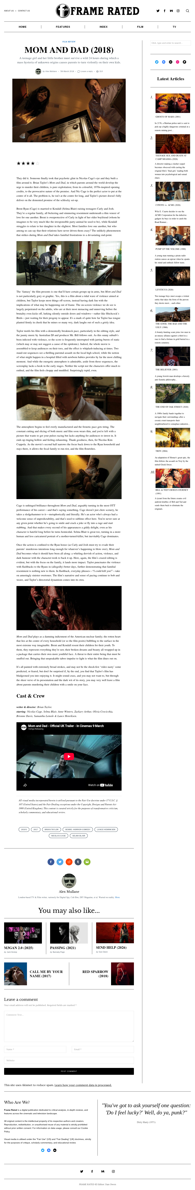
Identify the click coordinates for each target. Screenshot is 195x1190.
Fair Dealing (63, 1139)
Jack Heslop (12, 952)
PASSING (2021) (63, 947)
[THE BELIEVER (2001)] (173, 356)
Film (140, 26)
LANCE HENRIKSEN (106, 829)
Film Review (68, 41)
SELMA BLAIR (78, 836)
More (117, 897)
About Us (9, 10)
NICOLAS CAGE (58, 836)
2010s (24, 829)
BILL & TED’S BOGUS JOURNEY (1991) (172, 492)
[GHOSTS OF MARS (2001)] (173, 103)
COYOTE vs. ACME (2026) (168, 205)
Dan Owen (103, 952)
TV (174, 26)
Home (23, 26)
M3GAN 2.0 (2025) (18, 947)
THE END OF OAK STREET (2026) (172, 406)
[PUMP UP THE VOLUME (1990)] (173, 235)
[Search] (187, 10)
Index (104, 26)
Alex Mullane (51, 71)
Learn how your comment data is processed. (83, 1085)
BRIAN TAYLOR (51, 829)
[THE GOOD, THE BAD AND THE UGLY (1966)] (173, 314)
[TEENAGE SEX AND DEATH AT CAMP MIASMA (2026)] (173, 144)
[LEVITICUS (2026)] (173, 276)
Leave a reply (87, 71)
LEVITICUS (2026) (164, 289)
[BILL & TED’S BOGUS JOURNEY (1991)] (173, 478)
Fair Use (41, 1139)
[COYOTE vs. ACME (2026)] (173, 191)
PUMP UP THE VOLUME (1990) (171, 248)
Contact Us (24, 10)
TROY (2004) (162, 451)
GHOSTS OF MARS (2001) (168, 116)
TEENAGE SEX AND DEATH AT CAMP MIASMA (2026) (171, 157)
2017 (36, 829)
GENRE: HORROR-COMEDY (77, 829)
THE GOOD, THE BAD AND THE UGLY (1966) (171, 325)
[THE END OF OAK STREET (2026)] (173, 393)
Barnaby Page (59, 952)
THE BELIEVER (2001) (167, 369)
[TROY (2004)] (173, 437)
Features (63, 26)
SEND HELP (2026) (111, 947)
